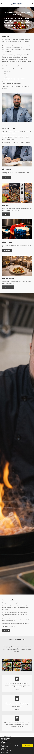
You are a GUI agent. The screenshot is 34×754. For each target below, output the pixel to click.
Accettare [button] (27, 745)
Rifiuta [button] (16, 745)
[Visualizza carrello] (32, 3)
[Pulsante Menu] (1, 3)
